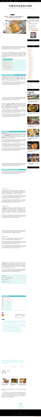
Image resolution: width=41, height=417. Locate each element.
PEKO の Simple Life (20, 407)
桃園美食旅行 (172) (31, 60)
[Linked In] (15, 366)
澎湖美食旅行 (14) (31, 71)
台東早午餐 (3, 360)
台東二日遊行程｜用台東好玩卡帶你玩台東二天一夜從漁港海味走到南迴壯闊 (13, 330)
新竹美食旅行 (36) (31, 61)
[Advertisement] (14, 40)
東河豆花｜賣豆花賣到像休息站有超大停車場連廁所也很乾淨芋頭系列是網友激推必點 (14, 324)
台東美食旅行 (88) (31, 69)
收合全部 (31, 48)
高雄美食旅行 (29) (31, 68)
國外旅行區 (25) (30, 76)
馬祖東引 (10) (30, 72)
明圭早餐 (21, 360)
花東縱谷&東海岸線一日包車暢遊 (8, 63)
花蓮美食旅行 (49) (31, 70)
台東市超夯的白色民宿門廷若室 (7, 306)
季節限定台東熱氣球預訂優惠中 (8, 66)
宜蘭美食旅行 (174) (31, 58)
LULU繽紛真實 (20, 406)
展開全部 (28, 48)
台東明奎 (3, 363)
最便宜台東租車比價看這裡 (8, 62)
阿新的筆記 (20, 405)
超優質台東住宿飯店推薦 (6, 297)
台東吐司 (18, 360)
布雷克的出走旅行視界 (20, 6)
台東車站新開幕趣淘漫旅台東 (7, 301)
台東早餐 (11, 360)
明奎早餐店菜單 (7, 360)
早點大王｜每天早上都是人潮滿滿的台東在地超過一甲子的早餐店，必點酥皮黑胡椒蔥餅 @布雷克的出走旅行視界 (14, 389)
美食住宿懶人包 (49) (30, 50)
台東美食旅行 (12, 14)
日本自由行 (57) (30, 52)
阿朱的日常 (20, 408)
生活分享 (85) (29, 77)
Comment (5, 366)
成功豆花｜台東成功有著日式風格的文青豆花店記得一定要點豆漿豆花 (12, 331)
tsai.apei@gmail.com (35, 30)
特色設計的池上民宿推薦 (6, 298)
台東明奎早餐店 (14, 360)
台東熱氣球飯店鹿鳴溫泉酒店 (7, 309)
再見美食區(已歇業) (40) (31, 78)
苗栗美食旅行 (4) (31, 62)
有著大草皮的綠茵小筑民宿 (7, 308)
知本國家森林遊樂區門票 (7, 69)
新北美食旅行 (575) (31, 59)
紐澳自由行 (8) (30, 49)
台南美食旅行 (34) (31, 67)
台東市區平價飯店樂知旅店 (7, 305)
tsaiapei (22, 366)
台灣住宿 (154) (30, 56)
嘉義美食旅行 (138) (31, 66)
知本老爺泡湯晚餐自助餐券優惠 (8, 67)
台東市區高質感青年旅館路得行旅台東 (8, 302)
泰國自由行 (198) (30, 51)
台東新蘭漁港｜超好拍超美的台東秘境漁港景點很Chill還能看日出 (11, 327)
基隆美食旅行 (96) (31, 57)
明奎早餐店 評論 (6, 363)
